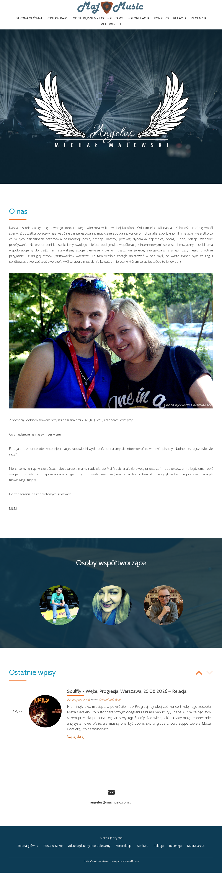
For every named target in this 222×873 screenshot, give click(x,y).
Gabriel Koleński (109, 700)
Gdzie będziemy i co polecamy (98, 18)
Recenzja (199, 18)
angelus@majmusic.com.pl (111, 802)
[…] (111, 729)
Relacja (179, 18)
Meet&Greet (111, 24)
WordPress (132, 861)
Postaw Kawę (58, 18)
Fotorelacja (138, 18)
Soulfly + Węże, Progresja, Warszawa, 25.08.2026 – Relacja (126, 691)
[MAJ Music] (111, 7)
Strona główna (29, 18)
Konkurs (161, 18)
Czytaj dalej (75, 736)
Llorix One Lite (92, 861)
